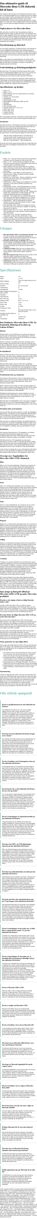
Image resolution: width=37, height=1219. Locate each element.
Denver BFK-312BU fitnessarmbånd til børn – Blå (17, 1209)
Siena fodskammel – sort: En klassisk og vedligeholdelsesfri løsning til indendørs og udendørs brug (18, 1213)
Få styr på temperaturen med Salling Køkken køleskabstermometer (16, 1197)
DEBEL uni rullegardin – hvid (14, 1195)
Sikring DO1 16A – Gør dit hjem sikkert (14, 1209)
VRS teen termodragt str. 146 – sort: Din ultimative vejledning (17, 1211)
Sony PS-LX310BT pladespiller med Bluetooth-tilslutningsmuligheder (17, 1195)
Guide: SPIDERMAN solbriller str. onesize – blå (17, 1199)
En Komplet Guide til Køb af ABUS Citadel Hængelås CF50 (17, 1200)
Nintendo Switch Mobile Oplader (13, 1206)
